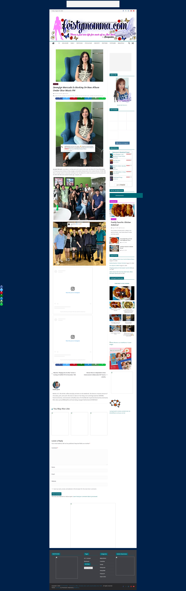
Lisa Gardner (116, 162)
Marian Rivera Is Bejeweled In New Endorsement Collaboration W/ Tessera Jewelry (95, 375)
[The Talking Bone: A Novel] (111, 172)
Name (53, 467)
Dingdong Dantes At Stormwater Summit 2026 (121, 268)
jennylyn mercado (57, 95)
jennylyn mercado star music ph (96, 95)
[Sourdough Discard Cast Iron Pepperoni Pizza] (114, 240)
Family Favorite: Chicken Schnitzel (121, 223)
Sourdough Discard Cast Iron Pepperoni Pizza (126, 239)
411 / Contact (87, 558)
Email (53, 474)
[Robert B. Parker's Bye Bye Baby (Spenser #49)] (111, 166)
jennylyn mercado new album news (82, 95)
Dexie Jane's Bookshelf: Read (120, 152)
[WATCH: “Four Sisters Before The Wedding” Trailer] (79, 413)
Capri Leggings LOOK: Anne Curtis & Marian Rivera (122, 259)
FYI (59, 43)
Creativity (97, 43)
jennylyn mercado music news (68, 95)
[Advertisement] (93, 4)
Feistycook (80, 43)
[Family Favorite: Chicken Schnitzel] (122, 210)
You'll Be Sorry (116, 160)
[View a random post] (132, 43)
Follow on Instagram (123, 143)
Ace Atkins (116, 169)
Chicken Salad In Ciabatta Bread (126, 247)
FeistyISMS (104, 43)
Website (54, 481)
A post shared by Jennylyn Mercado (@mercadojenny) (72, 311)
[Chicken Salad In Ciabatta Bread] (114, 248)
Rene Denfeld (116, 173)
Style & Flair (88, 43)
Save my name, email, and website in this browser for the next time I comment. (75, 489)
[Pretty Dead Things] (111, 177)
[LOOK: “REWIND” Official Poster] (98, 413)
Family (72, 43)
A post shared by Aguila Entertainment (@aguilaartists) (72, 359)
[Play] (123, 293)
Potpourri (113, 43)
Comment (55, 448)
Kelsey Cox (116, 179)
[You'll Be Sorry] (111, 160)
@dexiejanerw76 (120, 195)
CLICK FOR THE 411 (122, 105)
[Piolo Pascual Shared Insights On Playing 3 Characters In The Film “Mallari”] (60, 413)
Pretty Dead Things (117, 177)
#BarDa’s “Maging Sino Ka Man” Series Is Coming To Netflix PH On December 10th (64, 374)
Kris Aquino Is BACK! (115, 265)
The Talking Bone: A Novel (119, 172)
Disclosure (65, 43)
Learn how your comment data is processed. (85, 496)
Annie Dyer (116, 157)
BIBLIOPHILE (121, 43)
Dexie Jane (66, 93)
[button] (115, 307)
